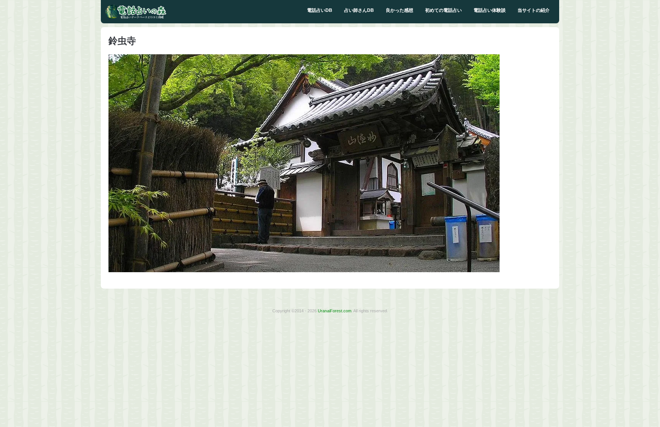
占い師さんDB (359, 10)
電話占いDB (319, 10)
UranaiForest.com (334, 310)
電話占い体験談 (490, 10)
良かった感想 (399, 10)
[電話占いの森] (136, 17)
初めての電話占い (443, 10)
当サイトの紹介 (534, 10)
